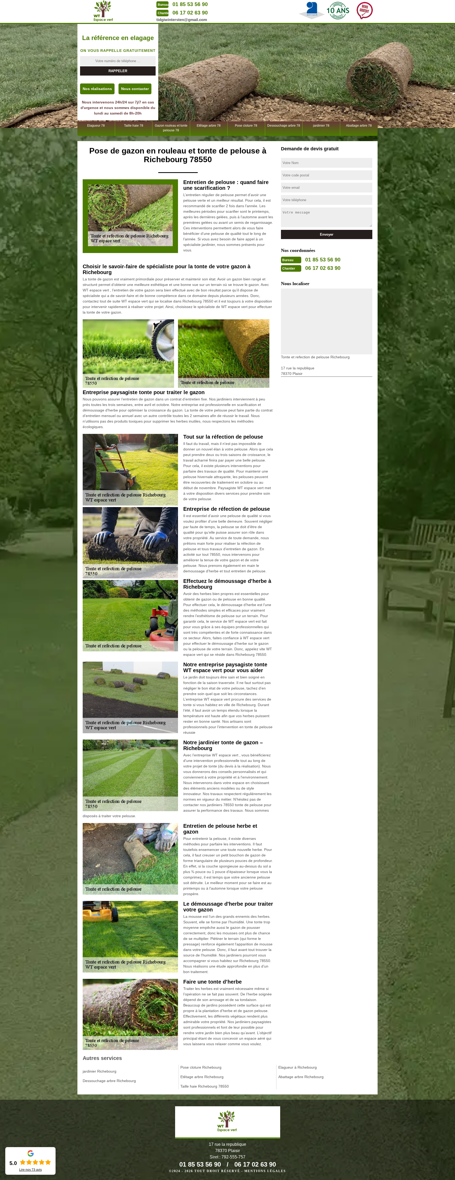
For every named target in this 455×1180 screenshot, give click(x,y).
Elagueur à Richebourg (297, 1067)
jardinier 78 (321, 125)
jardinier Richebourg (99, 1071)
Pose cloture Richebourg (200, 1067)
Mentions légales (265, 1171)
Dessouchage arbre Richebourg (109, 1081)
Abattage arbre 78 (359, 125)
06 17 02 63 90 (190, 13)
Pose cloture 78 (246, 125)
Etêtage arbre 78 (209, 125)
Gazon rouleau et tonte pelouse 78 (171, 128)
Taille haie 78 (133, 125)
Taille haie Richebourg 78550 (204, 1086)
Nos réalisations (97, 89)
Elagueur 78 (96, 125)
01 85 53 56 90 (190, 4)
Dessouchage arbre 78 (283, 125)
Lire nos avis (30, 1170)
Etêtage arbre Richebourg (202, 1077)
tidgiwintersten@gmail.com (181, 19)
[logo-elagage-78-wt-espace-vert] (103, 11)
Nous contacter (135, 89)
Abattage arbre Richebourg (301, 1077)
